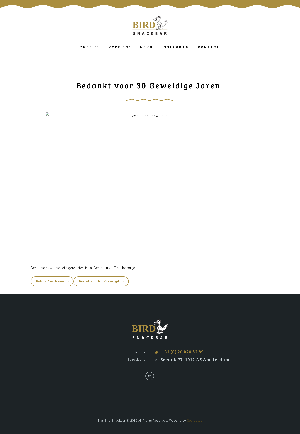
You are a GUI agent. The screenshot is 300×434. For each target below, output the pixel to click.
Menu (146, 47)
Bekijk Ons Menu (50, 281)
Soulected (195, 420)
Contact (209, 47)
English (90, 47)
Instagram (175, 47)
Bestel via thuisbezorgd (99, 281)
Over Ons (120, 47)
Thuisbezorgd (124, 268)
